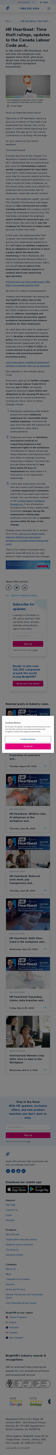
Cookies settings (28, 739)
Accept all (28, 746)
